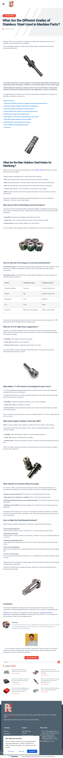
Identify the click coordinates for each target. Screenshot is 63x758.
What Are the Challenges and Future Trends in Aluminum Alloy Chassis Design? (20, 689)
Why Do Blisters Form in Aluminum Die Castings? (19, 670)
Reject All (21, 751)
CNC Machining (9, 15)
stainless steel (38, 170)
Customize (11, 751)
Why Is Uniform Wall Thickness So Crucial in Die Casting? (50, 689)
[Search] (59, 662)
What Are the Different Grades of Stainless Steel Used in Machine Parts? (50, 680)
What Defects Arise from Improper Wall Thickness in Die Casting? (50, 671)
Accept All (32, 751)
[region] (21, 745)
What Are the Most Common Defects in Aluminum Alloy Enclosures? (20, 680)
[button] (3, 4)
